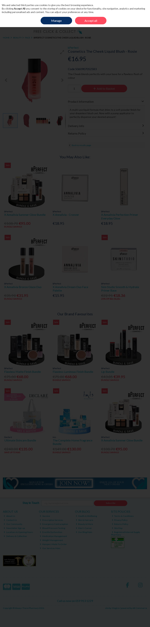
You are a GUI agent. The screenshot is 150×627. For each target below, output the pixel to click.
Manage (56, 20)
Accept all (91, 20)
